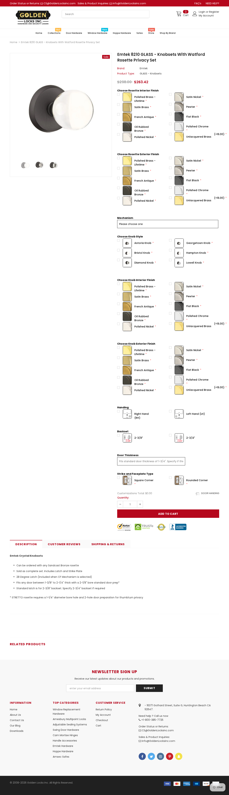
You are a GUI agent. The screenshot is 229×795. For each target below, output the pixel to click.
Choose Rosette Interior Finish (138, 90)
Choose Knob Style (130, 236)
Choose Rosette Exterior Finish (138, 154)
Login (202, 12)
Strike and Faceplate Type (135, 474)
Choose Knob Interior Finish (136, 280)
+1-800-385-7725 (152, 720)
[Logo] (33, 17)
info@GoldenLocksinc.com (129, 3)
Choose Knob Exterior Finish (136, 344)
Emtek (144, 68)
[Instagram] (160, 756)
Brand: (121, 68)
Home (13, 42)
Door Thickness (127, 455)
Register (214, 12)
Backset (122, 431)
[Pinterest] (169, 756)
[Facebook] (142, 756)
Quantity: (123, 497)
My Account (206, 15)
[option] (61, 104)
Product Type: (126, 73)
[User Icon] (194, 13)
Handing (123, 407)
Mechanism (125, 218)
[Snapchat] (178, 756)
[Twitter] (151, 756)
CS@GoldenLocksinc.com (59, 3)
